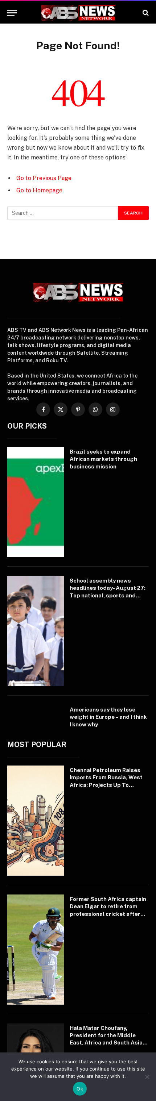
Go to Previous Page (43, 178)
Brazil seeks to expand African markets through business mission (103, 459)
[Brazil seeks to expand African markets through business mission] (35, 502)
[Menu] (12, 13)
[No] (147, 1076)
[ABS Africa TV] (78, 13)
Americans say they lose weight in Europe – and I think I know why (108, 716)
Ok (80, 1089)
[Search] (145, 13)
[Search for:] (63, 213)
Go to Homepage (39, 190)
